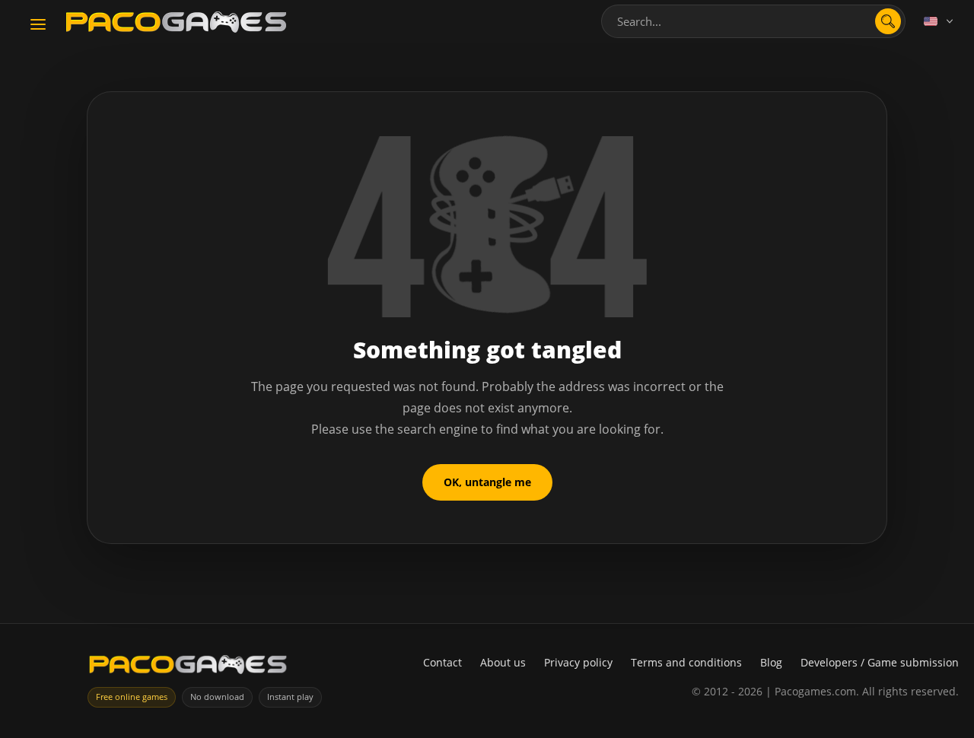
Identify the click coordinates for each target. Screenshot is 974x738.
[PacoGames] (188, 667)
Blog (771, 662)
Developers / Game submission (880, 662)
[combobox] (753, 21)
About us (503, 662)
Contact (442, 662)
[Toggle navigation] (38, 25)
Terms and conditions (686, 662)
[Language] (940, 21)
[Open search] (888, 21)
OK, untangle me (487, 482)
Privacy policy (578, 662)
